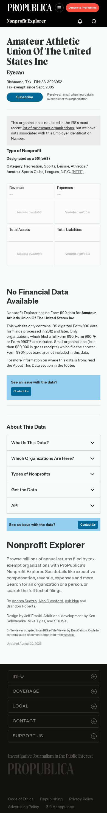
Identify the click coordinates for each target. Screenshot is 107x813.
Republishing (51, 799)
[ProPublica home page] (41, 768)
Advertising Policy (23, 806)
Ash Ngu (72, 601)
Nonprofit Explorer (26, 21)
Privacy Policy (81, 799)
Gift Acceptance (60, 806)
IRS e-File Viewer (54, 630)
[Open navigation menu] (59, 7)
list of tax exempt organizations (48, 128)
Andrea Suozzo (24, 601)
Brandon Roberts (21, 606)
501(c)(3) (42, 158)
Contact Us (21, 391)
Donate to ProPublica (82, 7)
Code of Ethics (20, 799)
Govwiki (69, 635)
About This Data (26, 365)
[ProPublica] (30, 7)
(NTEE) (78, 171)
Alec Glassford (50, 601)
